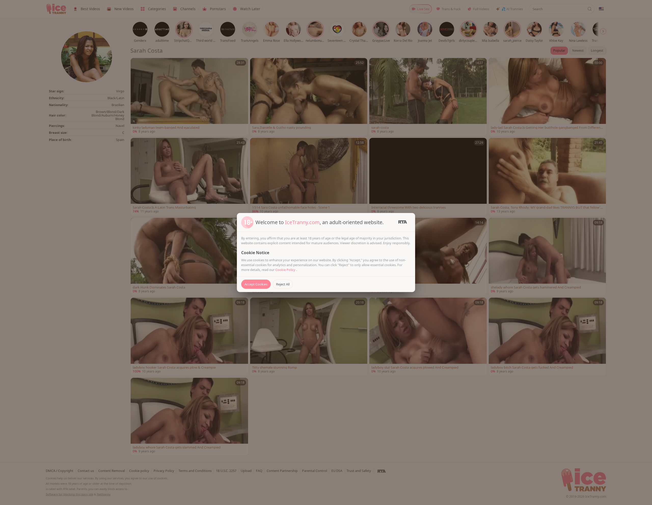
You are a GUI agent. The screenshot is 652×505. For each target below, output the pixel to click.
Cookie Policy (285, 269)
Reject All (283, 284)
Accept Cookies (255, 284)
